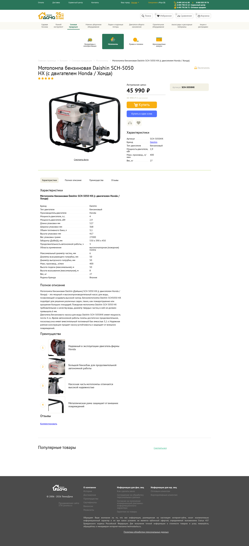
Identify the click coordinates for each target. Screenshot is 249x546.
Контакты (95, 2)
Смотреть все (160, 448)
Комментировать (48, 423)
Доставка (56, 2)
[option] (84, 120)
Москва (134, 2)
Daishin (153, 142)
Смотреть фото (81, 159)
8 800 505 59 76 (202, 2)
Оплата (41, 2)
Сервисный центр (75, 2)
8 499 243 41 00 (183, 2)
